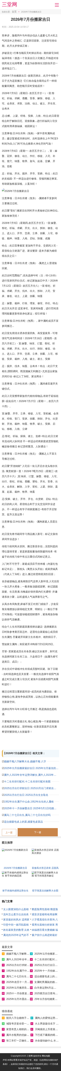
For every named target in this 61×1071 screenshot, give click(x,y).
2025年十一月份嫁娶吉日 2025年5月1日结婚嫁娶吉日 (31, 808)
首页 (14, 11)
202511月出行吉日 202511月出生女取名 (26, 794)
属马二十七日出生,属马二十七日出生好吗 (27, 815)
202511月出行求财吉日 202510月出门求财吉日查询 (31, 788)
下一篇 (37, 832)
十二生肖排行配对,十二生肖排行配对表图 (27, 781)
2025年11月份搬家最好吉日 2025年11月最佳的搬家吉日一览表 (31, 768)
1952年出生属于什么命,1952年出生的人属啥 (29, 801)
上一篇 (9, 832)
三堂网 (9, 4)
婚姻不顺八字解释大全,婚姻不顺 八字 (25, 761)
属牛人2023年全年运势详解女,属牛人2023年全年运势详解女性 (31, 774)
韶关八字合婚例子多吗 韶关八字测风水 (28, 1017)
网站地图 (46, 1056)
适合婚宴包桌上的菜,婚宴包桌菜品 (23, 821)
